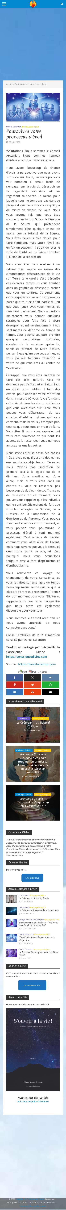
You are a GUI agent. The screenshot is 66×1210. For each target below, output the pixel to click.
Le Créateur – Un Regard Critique (33, 724)
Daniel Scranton (13, 126)
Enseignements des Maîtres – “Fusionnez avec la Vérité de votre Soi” (38, 924)
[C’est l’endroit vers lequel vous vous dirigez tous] (11, 937)
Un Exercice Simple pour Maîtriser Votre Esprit (38, 953)
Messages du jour (30, 126)
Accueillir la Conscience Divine (30, 1199)
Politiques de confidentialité (32, 1206)
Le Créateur (24, 718)
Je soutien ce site (32, 985)
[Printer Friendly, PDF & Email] (33, 671)
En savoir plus (32, 877)
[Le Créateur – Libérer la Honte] (11, 898)
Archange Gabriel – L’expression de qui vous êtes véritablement (33, 802)
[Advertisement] (33, 44)
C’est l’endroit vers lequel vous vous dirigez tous (37, 939)
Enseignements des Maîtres (31, 919)
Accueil (9, 84)
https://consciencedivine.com (26, 657)
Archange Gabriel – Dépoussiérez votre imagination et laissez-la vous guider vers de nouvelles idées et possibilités (33, 763)
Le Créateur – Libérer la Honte (34, 898)
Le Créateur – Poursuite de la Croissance (39, 910)
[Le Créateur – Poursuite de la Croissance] (11, 910)
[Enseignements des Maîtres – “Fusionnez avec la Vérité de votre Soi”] (11, 923)
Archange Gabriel (23, 750)
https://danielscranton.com (37, 664)
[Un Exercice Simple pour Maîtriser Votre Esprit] (11, 952)
